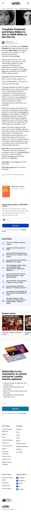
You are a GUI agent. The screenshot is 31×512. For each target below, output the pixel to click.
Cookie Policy (6, 459)
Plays (18, 432)
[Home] (16, 3)
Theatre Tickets (21, 443)
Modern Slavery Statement (7, 463)
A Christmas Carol (23, 152)
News (16, 8)
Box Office (5, 483)
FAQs (3, 437)
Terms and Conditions (5, 452)
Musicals (19, 429)
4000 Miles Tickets (17, 186)
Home (3, 8)
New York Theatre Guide (7, 479)
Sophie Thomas (9, 41)
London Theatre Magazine (7, 430)
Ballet (18, 441)
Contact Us (5, 443)
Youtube (21, 489)
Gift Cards (19, 452)
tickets (8, 167)
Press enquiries (7, 446)
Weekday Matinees (22, 446)
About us (4, 434)
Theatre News (9, 8)
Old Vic (24, 50)
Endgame (11, 156)
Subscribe (15, 225)
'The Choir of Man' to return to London (12, 333)
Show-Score (6, 485)
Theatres (19, 449)
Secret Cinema (6, 488)
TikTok (21, 483)
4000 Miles (16, 56)
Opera (18, 438)
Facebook (22, 478)
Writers (4, 448)
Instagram (22, 480)
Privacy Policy (22, 413)
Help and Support (7, 440)
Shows (18, 435)
